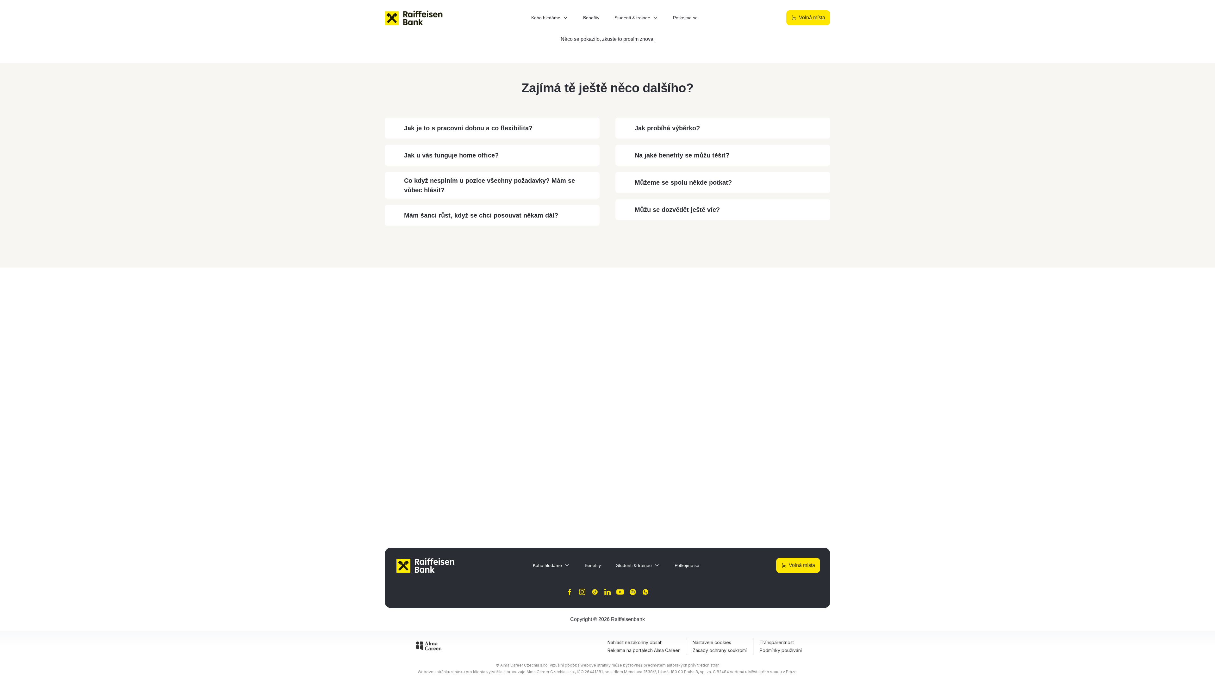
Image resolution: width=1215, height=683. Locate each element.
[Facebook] (569, 592)
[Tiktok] (595, 592)
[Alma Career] (429, 646)
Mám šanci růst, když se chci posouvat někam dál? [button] (481, 215)
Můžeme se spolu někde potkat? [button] (683, 182)
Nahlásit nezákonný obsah (635, 642)
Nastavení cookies (712, 642)
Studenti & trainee (632, 17)
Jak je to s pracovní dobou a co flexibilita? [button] (468, 128)
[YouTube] (620, 592)
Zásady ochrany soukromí (720, 650)
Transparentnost (777, 642)
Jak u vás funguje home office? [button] (451, 155)
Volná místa (812, 17)
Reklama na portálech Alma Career (644, 650)
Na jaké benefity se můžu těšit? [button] (682, 155)
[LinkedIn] (607, 592)
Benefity (591, 17)
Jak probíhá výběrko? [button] (667, 128)
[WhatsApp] (645, 592)
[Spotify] (633, 592)
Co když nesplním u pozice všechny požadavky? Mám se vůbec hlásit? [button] (489, 185)
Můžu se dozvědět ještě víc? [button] (677, 209)
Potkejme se (685, 17)
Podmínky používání (781, 650)
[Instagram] (582, 592)
